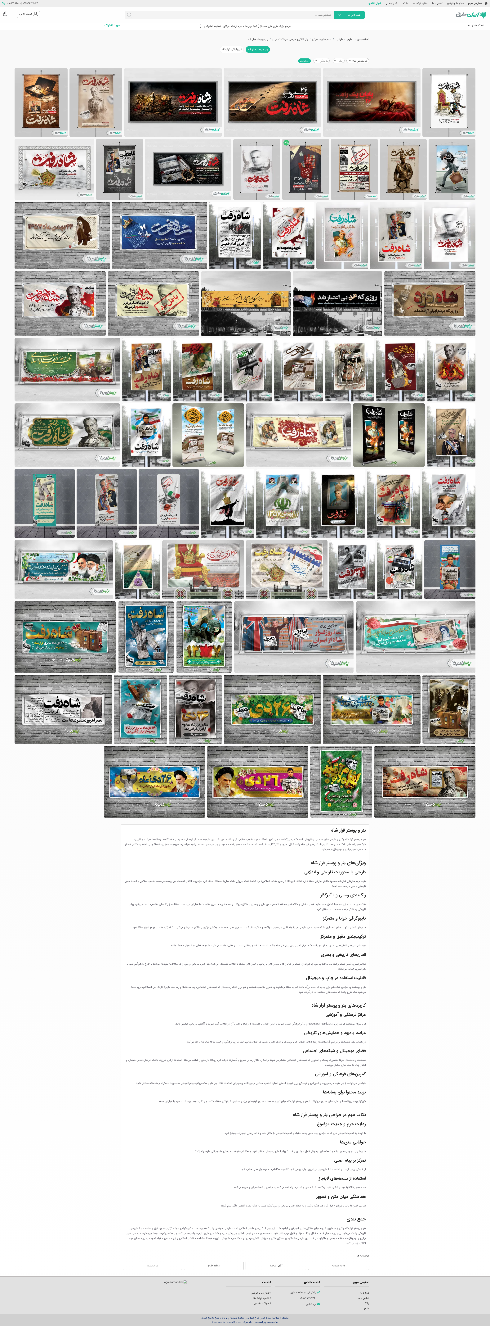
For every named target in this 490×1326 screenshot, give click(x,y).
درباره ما (364, 1293)
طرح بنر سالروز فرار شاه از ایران (64, 569)
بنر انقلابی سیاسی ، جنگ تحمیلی (290, 39)
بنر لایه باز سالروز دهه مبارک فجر (298, 435)
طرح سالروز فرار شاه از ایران (272, 709)
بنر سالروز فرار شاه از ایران (338, 503)
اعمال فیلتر (304, 61)
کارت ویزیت (338, 1266)
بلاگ (405, 3)
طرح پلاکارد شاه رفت (372, 102)
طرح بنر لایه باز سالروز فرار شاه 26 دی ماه (396, 235)
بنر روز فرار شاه (424, 782)
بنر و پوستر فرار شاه (258, 39)
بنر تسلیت (152, 1266)
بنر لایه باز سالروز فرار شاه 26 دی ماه (449, 235)
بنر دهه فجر (204, 637)
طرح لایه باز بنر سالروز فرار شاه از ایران (283, 503)
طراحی (339, 39)
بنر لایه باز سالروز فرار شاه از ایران (448, 709)
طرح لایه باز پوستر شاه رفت (95, 102)
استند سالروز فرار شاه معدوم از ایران (389, 435)
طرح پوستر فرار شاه (448, 102)
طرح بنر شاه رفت (451, 369)
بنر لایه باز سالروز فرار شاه (286, 569)
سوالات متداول (261, 1303)
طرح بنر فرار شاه (195, 709)
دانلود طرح (214, 1266)
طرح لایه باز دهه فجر (67, 369)
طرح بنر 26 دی (60, 303)
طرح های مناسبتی (321, 39)
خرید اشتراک (112, 25)
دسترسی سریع (475, 3)
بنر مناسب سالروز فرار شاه (449, 569)
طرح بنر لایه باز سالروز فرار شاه (429, 303)
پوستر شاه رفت (403, 169)
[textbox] (338, 61)
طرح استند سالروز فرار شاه (169, 503)
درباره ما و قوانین (455, 3)
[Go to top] (479, 1317)
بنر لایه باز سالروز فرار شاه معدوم (67, 435)
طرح (349, 39)
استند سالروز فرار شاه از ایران (208, 435)
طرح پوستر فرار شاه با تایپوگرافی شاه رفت (119, 169)
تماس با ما (437, 3)
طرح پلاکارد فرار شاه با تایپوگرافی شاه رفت (188, 169)
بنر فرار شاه (337, 303)
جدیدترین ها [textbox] (360, 61)
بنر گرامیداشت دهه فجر (341, 782)
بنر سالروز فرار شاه (246, 303)
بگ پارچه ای (392, 3)
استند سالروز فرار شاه (107, 503)
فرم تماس (311, 1304)
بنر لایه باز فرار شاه (146, 435)
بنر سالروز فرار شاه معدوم (448, 503)
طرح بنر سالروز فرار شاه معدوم (451, 435)
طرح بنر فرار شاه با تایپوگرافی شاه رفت (54, 169)
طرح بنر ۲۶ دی (203, 569)
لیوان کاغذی (374, 3)
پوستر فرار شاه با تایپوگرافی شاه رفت (354, 169)
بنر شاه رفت (400, 369)
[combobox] (357, 60)
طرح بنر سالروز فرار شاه (153, 303)
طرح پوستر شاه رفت (41, 102)
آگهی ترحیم (276, 1266)
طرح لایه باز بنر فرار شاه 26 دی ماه (235, 235)
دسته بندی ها (476, 25)
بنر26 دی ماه (159, 235)
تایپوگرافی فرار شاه (232, 49)
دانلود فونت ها (420, 3)
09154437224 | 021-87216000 (22, 4)
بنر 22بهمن (62, 235)
